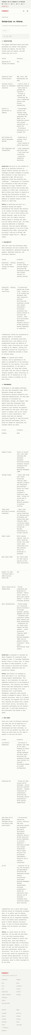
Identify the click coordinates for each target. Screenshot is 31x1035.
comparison (5, 17)
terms (17, 1022)
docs (3, 983)
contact (18, 991)
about (17, 983)
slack (3, 1024)
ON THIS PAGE (8, 36)
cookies (18, 1016)
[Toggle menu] (27, 11)
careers (18, 989)
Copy (5, 30)
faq (3, 989)
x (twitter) (5, 1027)
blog (3, 986)
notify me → (5, 6)
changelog (4, 997)
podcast (4, 1030)
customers (19, 986)
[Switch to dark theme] (23, 11)
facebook (4, 1022)
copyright (19, 1024)
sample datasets (6, 994)
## (2, 41)
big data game (6, 1003)
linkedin (4, 1013)
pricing (18, 994)
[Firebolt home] (5, 11)
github (3, 1016)
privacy (18, 1019)
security (18, 1013)
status (3, 1000)
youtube (4, 1019)
